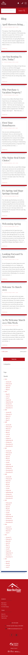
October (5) (8, 518)
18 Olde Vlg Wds (14, 625)
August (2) (8, 464)
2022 (6, 391)
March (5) (8, 541)
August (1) (8, 438)
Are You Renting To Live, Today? (12, 58)
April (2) (8, 561)
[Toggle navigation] (26, 3)
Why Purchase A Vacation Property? (12, 91)
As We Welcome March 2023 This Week (13, 321)
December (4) (9, 472)
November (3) (9, 405)
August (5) (8, 400)
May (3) (7, 458)
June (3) (8, 434)
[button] (22, 11)
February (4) (9, 383)
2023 (6, 379)
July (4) (7, 549)
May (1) (7, 389)
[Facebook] (12, 635)
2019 (6, 409)
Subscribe (14, 359)
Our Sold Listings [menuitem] (5, 606)
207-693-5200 (22, 3)
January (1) (8, 527)
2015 (6, 500)
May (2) (7, 394)
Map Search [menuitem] (3, 602)
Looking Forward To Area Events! (12, 255)
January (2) (8, 412)
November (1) (9, 556)
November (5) (9, 470)
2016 (6, 474)
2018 (6, 422)
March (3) (8, 428)
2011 (6, 558)
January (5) (8, 450)
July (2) (7, 436)
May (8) (7, 563)
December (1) (9, 407)
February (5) (9, 502)
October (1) (8, 555)
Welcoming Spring (11, 223)
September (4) (9, 402)
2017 (6, 448)
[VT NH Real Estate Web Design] (14, 645)
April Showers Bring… (13, 24)
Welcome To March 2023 (12, 288)
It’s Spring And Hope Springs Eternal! (12, 192)
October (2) (8, 442)
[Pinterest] (16, 635)
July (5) (7, 462)
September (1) (9, 553)
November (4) (9, 496)
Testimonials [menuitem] (4, 618)
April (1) (8, 418)
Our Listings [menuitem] (3, 604)
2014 (6, 524)
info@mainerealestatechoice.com (14, 628)
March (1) (8, 416)
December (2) (9, 446)
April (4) (8, 387)
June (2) (8, 565)
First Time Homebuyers (8, 124)
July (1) (7, 398)
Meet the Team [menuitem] (4, 616)
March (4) (8, 385)
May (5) (7, 484)
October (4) (8, 404)
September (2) (9, 440)
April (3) (8, 430)
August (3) (8, 490)
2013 (6, 534)
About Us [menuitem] (3, 614)
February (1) (9, 414)
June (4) (8, 460)
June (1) (8, 396)
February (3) (9, 426)
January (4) (8, 381)
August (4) (8, 514)
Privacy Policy (14, 648)
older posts (5, 351)
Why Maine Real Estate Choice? (13, 159)
